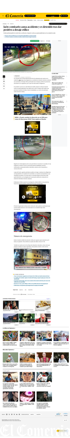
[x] (9, 414)
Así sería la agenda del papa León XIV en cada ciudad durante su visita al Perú (44, 365)
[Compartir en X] (4, 84)
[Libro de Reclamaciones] (65, 414)
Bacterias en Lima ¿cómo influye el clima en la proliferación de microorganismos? (31, 283)
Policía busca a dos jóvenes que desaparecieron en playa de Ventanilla (28, 285)
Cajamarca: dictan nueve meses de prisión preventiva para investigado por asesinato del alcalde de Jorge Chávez (27, 344)
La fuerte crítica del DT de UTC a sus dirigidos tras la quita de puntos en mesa (61, 365)
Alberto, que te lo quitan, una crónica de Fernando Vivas (57, 83)
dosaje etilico (30, 289)
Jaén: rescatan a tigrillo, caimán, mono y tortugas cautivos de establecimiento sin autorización (10, 344)
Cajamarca (21, 289)
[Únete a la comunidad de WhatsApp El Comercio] (34, 41)
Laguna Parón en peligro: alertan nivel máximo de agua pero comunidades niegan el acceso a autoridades (58, 78)
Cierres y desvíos (40, 20)
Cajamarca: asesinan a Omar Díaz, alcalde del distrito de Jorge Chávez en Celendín (44, 344)
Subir (65, 420)
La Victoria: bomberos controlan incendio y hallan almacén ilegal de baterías (20, 36)
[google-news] (19, 414)
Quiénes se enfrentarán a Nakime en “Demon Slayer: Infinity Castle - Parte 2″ (27, 404)
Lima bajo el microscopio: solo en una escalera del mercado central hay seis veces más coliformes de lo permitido (32, 281)
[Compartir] (4, 76)
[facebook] (6, 414)
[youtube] (14, 414)
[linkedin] (16, 414)
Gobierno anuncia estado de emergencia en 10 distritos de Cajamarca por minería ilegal (26, 365)
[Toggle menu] (3, 16)
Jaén (25, 289)
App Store (32, 414)
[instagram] (11, 414)
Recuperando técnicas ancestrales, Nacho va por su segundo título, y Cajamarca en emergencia (10, 365)
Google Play (38, 414)
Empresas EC (46, 20)
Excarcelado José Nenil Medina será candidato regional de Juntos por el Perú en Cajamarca (61, 344)
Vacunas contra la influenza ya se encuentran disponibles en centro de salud (20, 35)
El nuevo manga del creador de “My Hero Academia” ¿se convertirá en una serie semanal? (44, 385)
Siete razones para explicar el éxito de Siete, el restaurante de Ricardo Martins (58, 102)
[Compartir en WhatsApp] (4, 79)
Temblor (34, 20)
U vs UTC (52, 20)
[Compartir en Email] (4, 86)
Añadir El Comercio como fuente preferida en (58, 23)
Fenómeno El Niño (23, 20)
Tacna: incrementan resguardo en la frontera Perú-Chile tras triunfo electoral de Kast (31, 276)
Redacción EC (17, 75)
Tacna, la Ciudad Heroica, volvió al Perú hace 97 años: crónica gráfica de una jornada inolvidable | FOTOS (58, 96)
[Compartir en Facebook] (4, 81)
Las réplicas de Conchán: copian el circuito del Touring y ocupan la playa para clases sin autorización (32, 278)
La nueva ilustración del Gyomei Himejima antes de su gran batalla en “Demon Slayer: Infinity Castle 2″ (27, 385)
